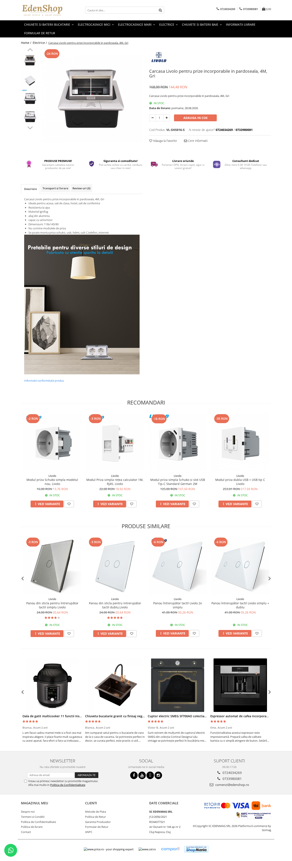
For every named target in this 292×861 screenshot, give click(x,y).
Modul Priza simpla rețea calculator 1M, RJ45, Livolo (114, 482)
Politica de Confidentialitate (67, 785)
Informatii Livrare (240, 24)
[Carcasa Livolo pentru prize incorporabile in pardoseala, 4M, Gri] (92, 99)
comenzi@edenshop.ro (231, 784)
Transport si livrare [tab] (55, 188)
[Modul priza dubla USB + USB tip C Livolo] (240, 442)
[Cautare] (160, 10)
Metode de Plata (95, 812)
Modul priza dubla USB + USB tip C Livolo (240, 482)
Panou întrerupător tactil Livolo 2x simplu (177, 605)
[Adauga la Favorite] (69, 504)
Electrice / (40, 43)
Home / (26, 43)
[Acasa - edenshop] (42, 10)
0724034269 (232, 773)
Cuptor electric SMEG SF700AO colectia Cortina (182, 716)
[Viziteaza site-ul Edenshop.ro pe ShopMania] (196, 849)
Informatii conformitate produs (44, 380)
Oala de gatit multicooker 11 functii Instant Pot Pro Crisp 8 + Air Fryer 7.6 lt (77, 716)
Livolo (52, 476)
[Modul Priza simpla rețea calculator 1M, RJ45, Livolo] (115, 442)
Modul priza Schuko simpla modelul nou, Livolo (52, 482)
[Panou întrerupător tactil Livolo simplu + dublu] (240, 565)
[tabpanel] (92, 99)
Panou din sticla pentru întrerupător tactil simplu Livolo (52, 605)
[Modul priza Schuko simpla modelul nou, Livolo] (52, 442)
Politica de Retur (95, 817)
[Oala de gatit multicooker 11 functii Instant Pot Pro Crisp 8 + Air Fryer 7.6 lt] (52, 685)
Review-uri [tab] (81, 188)
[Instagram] (158, 775)
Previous (30, 50)
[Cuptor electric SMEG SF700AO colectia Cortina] (177, 685)
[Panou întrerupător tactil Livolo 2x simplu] (177, 565)
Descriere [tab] (30, 189)
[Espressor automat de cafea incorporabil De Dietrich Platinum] (240, 685)
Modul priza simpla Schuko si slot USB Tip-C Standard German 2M (177, 482)
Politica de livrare (32, 827)
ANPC (88, 832)
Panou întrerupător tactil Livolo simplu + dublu (240, 605)
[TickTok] (150, 775)
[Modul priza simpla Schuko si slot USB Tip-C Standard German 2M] (177, 442)
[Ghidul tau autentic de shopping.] (170, 849)
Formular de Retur (39, 33)
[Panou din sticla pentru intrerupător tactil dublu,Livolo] (115, 565)
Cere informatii (197, 141)
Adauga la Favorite (164, 141)
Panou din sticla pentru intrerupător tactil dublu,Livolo (115, 605)
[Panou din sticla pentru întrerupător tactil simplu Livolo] (52, 565)
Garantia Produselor (98, 822)
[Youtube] (142, 775)
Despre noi (28, 812)
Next (30, 127)
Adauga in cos (195, 118)
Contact (26, 832)
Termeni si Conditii (32, 817)
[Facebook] (134, 775)
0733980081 (232, 779)
